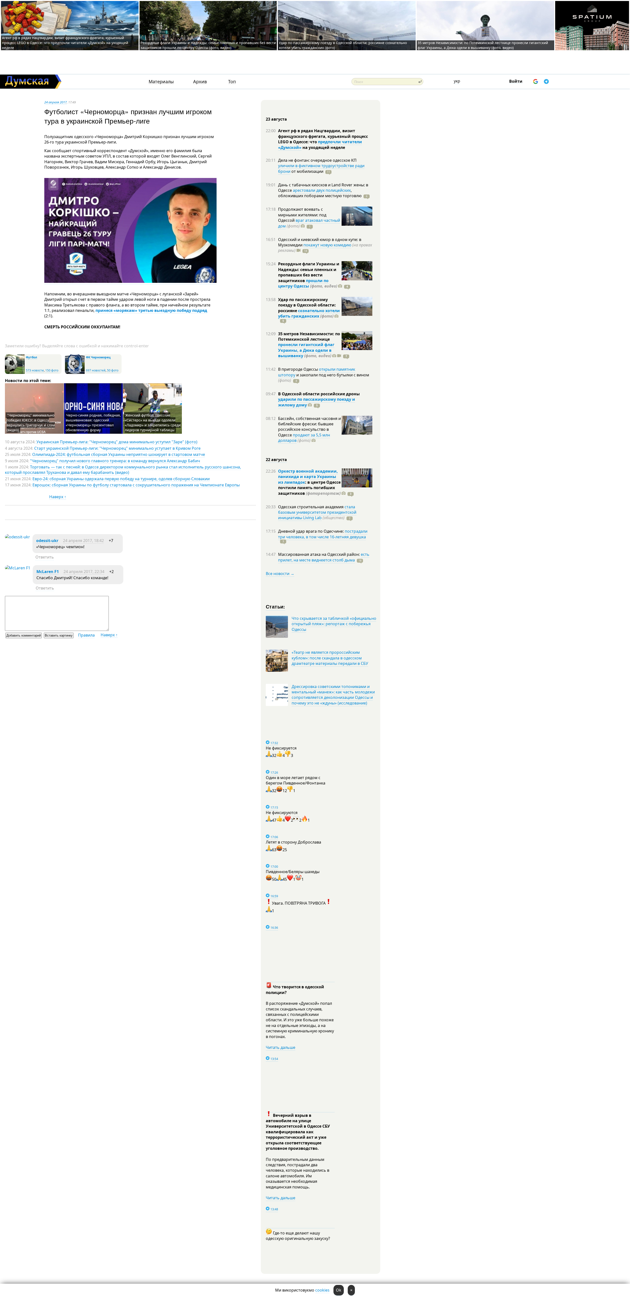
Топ (232, 81)
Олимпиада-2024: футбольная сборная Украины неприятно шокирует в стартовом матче (118, 454)
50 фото (112, 370)
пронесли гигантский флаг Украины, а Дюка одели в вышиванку (306, 350)
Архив (200, 81)
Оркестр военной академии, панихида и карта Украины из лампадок (308, 476)
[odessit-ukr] (17, 537)
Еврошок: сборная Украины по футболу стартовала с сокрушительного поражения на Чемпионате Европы (136, 485)
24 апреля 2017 (55, 102)
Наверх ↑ (57, 496)
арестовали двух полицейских (322, 190)
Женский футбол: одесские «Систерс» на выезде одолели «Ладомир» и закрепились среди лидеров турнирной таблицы (153, 422)
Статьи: (275, 606)
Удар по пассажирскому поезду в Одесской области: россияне (307, 305)
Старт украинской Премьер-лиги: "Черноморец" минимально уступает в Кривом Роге (117, 448)
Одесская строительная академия (311, 507)
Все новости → (280, 573)
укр (457, 81)
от (306, 171)
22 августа (276, 459)
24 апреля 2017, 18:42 (83, 540)
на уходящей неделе (323, 147)
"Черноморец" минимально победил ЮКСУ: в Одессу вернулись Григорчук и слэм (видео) (31, 422)
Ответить (44, 557)
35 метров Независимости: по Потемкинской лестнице (309, 336)
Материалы (161, 81)
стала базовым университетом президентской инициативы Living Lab (317, 512)
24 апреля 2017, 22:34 (83, 571)
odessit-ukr (47, 540)
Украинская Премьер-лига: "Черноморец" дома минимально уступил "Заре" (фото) (116, 442)
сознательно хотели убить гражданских (309, 313)
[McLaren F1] (17, 568)
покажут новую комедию (327, 245)
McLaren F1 (47, 571)
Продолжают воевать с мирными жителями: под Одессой (302, 215)
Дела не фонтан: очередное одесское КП (317, 160)
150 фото (51, 370)
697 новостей (96, 370)
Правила (86, 635)
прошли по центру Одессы (303, 283)
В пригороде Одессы (298, 369)
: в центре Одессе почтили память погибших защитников (309, 488)
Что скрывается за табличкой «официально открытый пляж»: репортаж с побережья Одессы (334, 624)
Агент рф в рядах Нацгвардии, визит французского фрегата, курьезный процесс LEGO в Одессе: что (323, 136)
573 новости (35, 370)
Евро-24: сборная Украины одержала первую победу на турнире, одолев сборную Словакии (121, 478)
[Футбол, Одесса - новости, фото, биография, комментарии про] (15, 373)
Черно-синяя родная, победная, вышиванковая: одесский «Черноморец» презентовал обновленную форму (93, 422)
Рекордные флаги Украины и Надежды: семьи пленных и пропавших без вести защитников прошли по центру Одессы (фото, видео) (208, 45)
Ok (338, 1290)
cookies (322, 1290)
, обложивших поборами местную (320, 193)
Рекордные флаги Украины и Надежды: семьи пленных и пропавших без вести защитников (308, 272)
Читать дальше (280, 1047)
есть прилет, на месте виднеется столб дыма (323, 557)
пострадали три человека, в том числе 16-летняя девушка (322, 533)
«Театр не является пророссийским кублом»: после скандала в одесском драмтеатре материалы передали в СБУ (330, 658)
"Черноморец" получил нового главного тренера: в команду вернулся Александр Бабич (115, 461)
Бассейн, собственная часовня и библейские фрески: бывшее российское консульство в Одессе (309, 427)
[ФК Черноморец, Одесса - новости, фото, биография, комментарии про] (75, 373)
